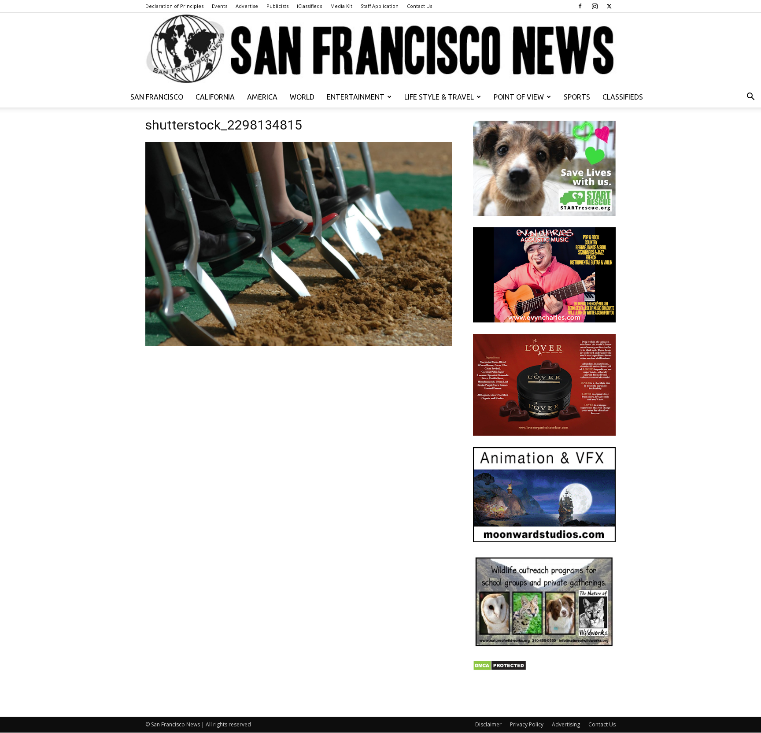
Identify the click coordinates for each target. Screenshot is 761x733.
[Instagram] (594, 6)
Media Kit (341, 6)
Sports (577, 97)
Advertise (247, 6)
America (262, 97)
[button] (750, 97)
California (215, 97)
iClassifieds (309, 6)
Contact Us (419, 6)
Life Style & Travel (439, 97)
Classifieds (622, 97)
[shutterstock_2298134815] (298, 343)
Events (219, 6)
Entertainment (355, 97)
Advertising (566, 724)
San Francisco (156, 97)
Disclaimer (488, 724)
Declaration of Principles (174, 6)
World (302, 97)
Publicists (277, 6)
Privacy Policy (526, 724)
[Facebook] (580, 6)
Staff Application (380, 6)
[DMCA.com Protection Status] (499, 668)
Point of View (519, 97)
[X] (609, 6)
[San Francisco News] (380, 49)
